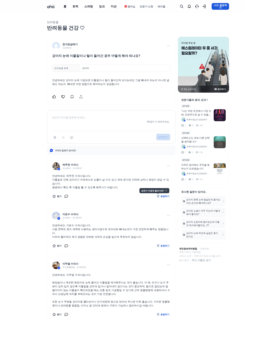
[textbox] (111, 114)
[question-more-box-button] (168, 45)
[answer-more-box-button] (168, 165)
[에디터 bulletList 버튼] (63, 137)
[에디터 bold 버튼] (55, 137)
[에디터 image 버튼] (71, 137)
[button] (168, 45)
